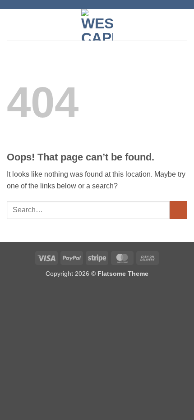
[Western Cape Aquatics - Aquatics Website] (97, 25)
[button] (12, 25)
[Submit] (178, 210)
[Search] (183, 24)
